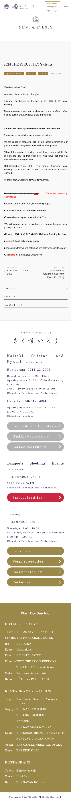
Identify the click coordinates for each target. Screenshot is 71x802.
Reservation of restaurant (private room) (36, 427)
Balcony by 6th (26, 770)
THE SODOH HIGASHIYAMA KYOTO (40, 732)
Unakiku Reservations (31, 436)
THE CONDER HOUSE (31, 715)
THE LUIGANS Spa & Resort (35, 667)
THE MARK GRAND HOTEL (34, 637)
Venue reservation (28, 561)
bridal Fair (22, 551)
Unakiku (21, 776)
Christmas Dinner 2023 (18, 270)
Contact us (21, 582)
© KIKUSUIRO (29, 796)
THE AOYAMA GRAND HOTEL (36, 632)
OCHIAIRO (23, 643)
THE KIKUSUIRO (28, 750)
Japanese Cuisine (13, 73)
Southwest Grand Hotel (32, 673)
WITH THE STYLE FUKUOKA (36, 661)
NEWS (43, 73)
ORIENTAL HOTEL (29, 655)
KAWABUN (23, 721)
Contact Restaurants (30, 446)
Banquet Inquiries (27, 497)
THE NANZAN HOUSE (31, 709)
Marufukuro (24, 649)
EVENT (30, 73)
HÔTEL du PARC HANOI (32, 679)
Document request (28, 571)
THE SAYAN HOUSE (30, 782)
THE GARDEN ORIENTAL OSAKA (39, 744)
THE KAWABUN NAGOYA (34, 726)
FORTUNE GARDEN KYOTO (35, 738)
